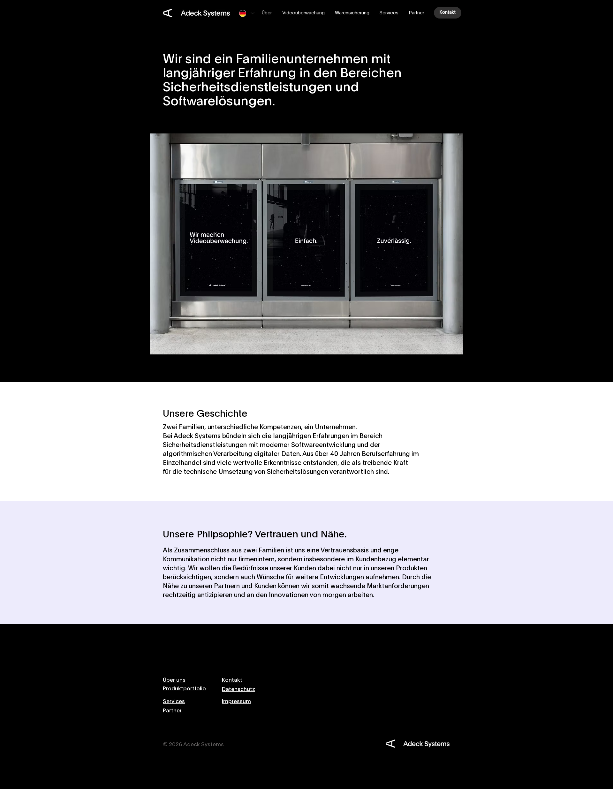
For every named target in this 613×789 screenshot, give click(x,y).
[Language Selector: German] (247, 13)
